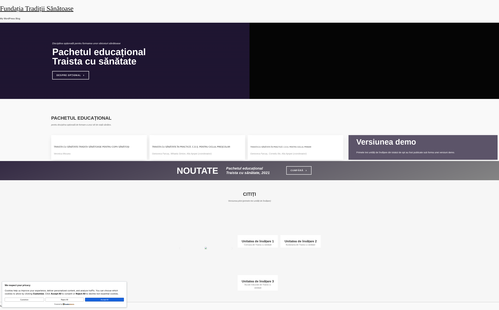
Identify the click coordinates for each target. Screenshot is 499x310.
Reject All (64, 300)
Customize (24, 300)
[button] (179, 248)
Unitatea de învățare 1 (258, 241)
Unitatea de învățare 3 (258, 281)
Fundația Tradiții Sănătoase (36, 8)
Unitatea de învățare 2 (301, 241)
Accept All (104, 300)
